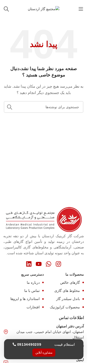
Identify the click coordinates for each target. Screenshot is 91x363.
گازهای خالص (70, 282)
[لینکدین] (29, 264)
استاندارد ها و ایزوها (25, 299)
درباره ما (33, 282)
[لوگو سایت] (43, 9)
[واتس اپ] (49, 264)
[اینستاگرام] (58, 264)
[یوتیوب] (39, 264)
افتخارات (33, 307)
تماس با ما (32, 291)
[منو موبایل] (81, 9)
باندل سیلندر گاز (68, 299)
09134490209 (29, 344)
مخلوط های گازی (67, 291)
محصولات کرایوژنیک (65, 307)
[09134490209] (14, 344)
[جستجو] (6, 9)
